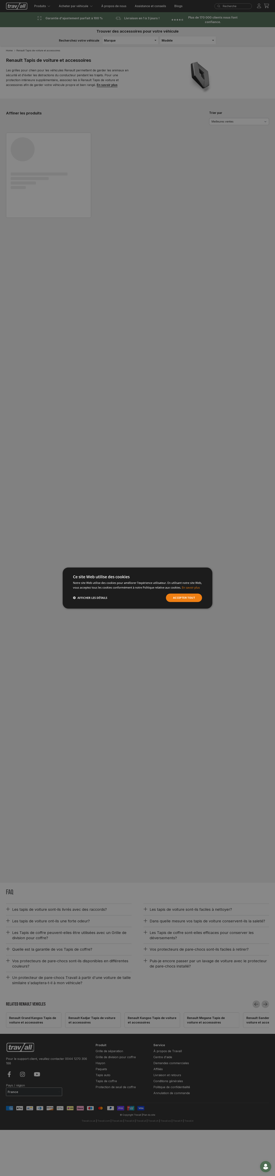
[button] (90, 598)
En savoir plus (191, 587)
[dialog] (137, 588)
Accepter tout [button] (184, 597)
